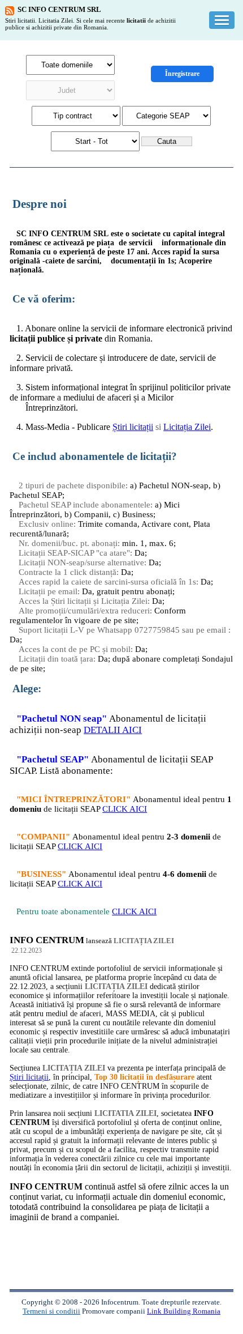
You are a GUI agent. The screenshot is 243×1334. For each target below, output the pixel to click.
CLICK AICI (124, 808)
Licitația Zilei (187, 427)
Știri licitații (132, 427)
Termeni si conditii (51, 1311)
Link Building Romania (183, 1311)
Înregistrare (182, 74)
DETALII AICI (113, 729)
